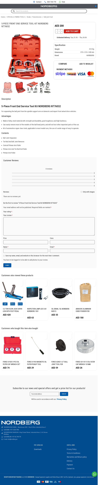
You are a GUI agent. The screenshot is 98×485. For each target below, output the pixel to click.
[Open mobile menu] (2, 6)
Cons (51, 238)
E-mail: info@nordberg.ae (10, 439)
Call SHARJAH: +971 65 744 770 (12, 437)
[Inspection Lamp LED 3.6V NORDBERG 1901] (37, 293)
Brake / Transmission (34, 17)
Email (52, 247)
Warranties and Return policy (77, 457)
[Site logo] (49, 6)
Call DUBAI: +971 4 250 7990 (11, 430)
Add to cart (72, 31)
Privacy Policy (71, 449)
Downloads (38, 449)
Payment (70, 465)
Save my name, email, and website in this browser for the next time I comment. (32, 256)
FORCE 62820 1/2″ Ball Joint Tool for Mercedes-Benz (59, 364)
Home (3, 17)
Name (5, 247)
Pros (5, 238)
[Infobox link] (37, 2)
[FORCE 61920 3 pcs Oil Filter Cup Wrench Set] (12, 346)
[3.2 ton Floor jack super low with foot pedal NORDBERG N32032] (12, 293)
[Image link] (75, 74)
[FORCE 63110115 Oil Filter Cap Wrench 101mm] (85, 346)
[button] (21, 281)
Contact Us (70, 469)
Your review (8, 215)
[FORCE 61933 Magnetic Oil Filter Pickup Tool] (37, 346)
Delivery (69, 461)
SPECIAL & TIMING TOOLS (16, 17)
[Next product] (96, 17)
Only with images (89, 192)
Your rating (7, 212)
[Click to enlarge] (5, 78)
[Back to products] (93, 17)
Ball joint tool (48, 17)
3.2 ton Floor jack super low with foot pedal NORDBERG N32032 (12, 311)
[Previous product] (91, 17)
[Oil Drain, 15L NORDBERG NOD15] (61, 293)
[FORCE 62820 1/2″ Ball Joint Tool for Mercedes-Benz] (61, 346)
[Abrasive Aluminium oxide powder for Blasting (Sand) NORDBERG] (85, 293)
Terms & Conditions (73, 453)
